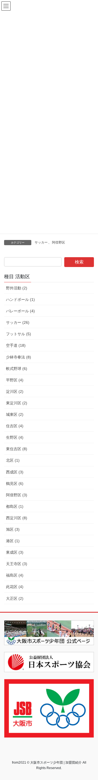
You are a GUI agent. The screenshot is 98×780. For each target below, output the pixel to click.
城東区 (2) (14, 414)
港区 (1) (13, 541)
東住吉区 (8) (16, 449)
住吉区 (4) (14, 426)
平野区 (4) (14, 380)
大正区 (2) (14, 598)
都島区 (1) (14, 506)
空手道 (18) (16, 345)
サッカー (41, 242)
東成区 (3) (14, 552)
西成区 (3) (14, 472)
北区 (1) (13, 460)
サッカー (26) (17, 322)
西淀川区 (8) (16, 518)
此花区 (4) (14, 587)
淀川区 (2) (14, 391)
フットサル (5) (18, 334)
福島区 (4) (14, 575)
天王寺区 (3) (16, 564)
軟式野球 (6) (16, 368)
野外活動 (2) (16, 288)
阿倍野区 (58, 242)
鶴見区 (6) (14, 483)
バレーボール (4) (20, 311)
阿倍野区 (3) (16, 495)
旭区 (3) (13, 529)
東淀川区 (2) (16, 403)
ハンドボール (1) (20, 299)
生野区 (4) (14, 437)
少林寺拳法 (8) (18, 357)
